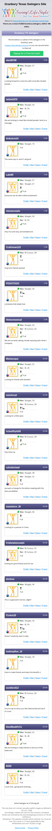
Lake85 (9, 174)
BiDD (8, 766)
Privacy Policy (33, 828)
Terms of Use (20, 828)
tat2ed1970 (11, 99)
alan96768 (11, 60)
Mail (32, 89)
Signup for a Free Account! (26, 53)
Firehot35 (11, 615)
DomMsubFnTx (14, 727)
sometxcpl (11, 395)
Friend (44, 89)
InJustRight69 (13, 431)
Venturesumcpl (14, 319)
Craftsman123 (13, 247)
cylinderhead (13, 467)
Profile (26, 89)
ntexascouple (13, 211)
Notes (37, 89)
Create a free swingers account (17, 45)
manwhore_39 (13, 506)
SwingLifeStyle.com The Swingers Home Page (31, 21)
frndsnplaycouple (15, 542)
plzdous (10, 579)
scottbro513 (12, 687)
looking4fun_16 (14, 651)
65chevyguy (12, 358)
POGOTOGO (12, 283)
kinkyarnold (12, 138)
